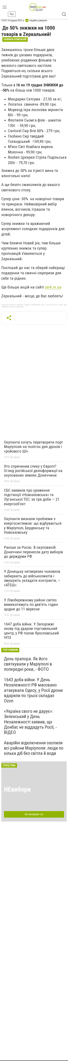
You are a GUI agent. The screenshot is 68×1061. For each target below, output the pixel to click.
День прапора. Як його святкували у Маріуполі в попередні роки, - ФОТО (28, 664)
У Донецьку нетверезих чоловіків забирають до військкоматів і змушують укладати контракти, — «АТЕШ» (32, 578)
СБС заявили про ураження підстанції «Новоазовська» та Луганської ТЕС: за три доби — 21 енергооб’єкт (32, 497)
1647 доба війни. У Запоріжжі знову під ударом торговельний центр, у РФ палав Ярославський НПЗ (31, 631)
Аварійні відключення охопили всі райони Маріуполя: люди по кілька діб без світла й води (33, 748)
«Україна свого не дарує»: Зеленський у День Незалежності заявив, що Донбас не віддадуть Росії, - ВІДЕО (30, 722)
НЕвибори (17, 789)
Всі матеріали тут (34, 814)
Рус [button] (12, 14)
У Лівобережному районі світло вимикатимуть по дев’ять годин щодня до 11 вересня (31, 604)
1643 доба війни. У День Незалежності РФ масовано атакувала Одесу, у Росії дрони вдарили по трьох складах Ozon (33, 690)
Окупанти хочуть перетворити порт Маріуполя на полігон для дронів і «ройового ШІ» (33, 447)
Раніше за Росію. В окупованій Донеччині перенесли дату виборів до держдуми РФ (33, 552)
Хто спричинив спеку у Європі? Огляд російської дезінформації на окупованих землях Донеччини (33, 471)
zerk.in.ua (53, 287)
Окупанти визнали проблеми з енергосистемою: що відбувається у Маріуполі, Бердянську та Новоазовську (33, 526)
